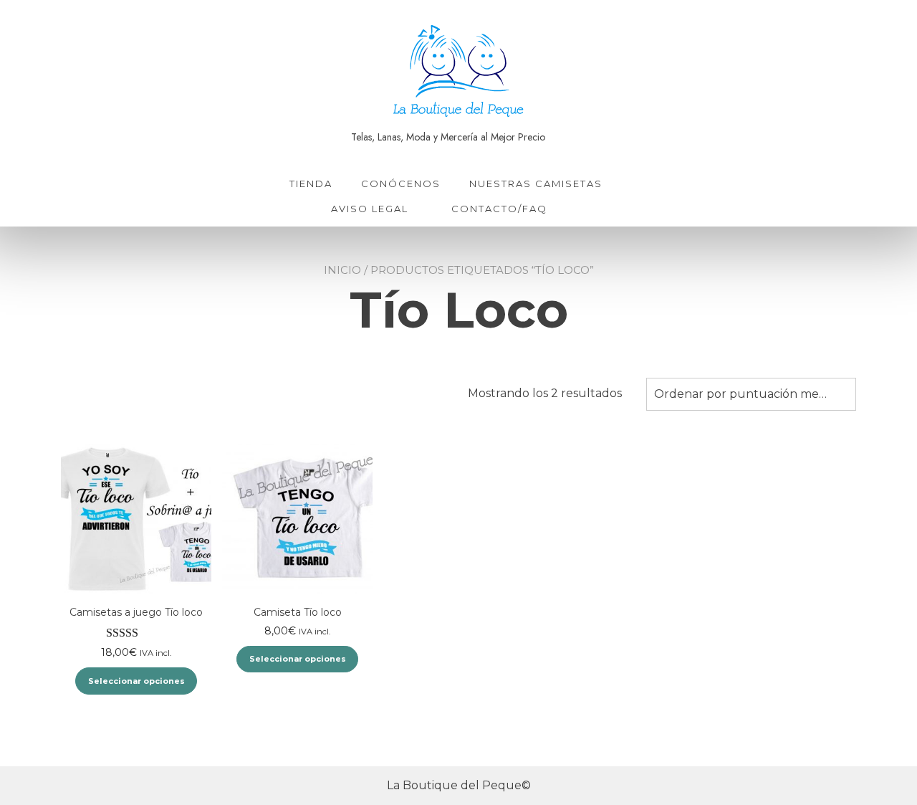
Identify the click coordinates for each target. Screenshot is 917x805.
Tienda (310, 183)
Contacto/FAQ (499, 208)
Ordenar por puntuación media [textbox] (744, 394)
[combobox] (751, 394)
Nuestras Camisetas (535, 183)
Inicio (342, 270)
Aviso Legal (369, 208)
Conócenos (401, 183)
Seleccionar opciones (136, 681)
